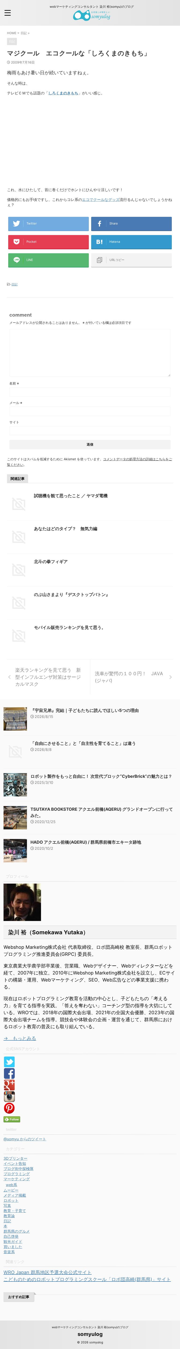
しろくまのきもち (63, 93)
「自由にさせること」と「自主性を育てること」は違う (83, 743)
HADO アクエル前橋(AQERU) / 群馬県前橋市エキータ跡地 (85, 842)
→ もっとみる (20, 1038)
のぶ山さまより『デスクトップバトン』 (72, 594)
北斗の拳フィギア (51, 561)
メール (15, 403)
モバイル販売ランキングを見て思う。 (70, 627)
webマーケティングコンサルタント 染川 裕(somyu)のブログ (90, 1327)
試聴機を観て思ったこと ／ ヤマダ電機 (71, 495)
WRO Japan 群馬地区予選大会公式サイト (48, 1272)
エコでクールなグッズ (101, 199)
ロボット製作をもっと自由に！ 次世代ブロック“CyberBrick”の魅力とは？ (101, 776)
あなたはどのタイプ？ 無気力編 (65, 528)
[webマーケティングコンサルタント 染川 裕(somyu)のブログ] (91, 17)
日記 (14, 284)
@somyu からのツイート (25, 1139)
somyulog (90, 1334)
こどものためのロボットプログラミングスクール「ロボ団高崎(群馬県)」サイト (87, 1279)
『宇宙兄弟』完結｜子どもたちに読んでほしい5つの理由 (84, 710)
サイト (14, 422)
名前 (14, 383)
